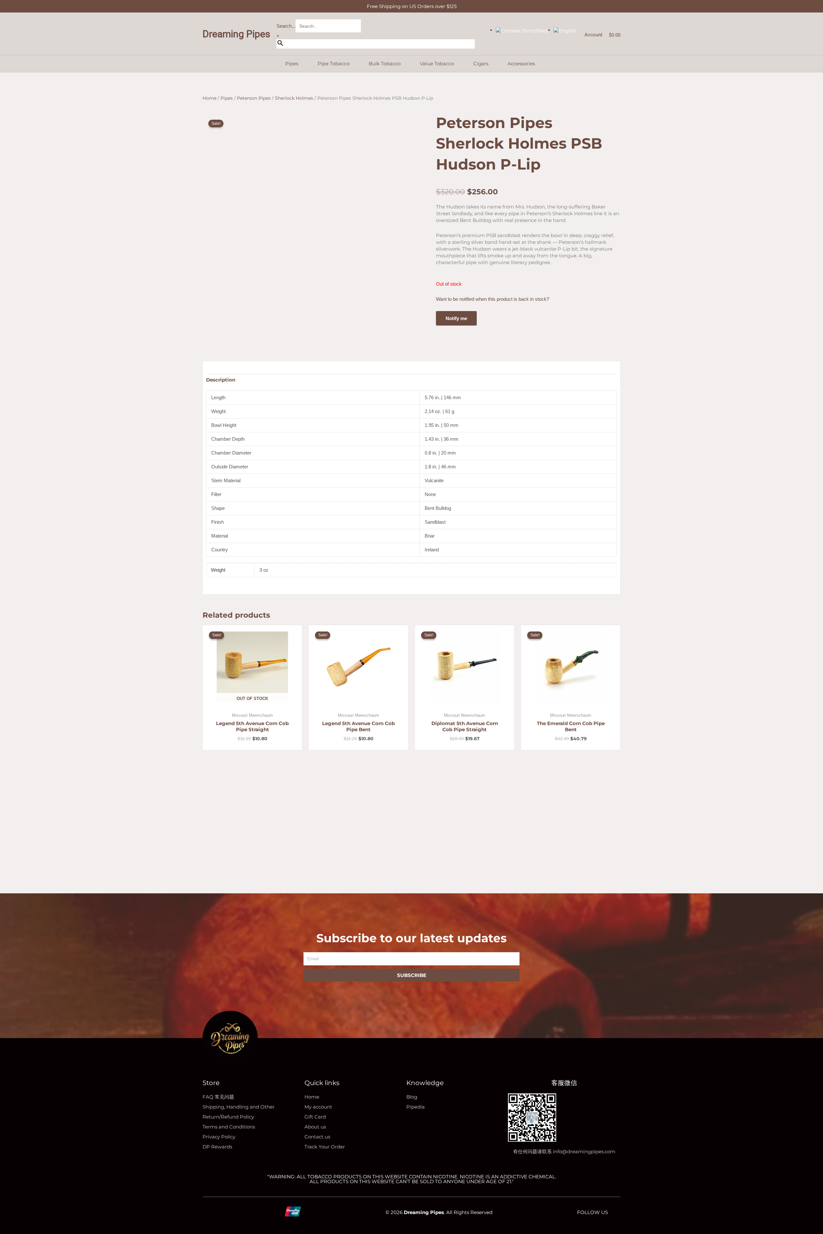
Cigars (480, 63)
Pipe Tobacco (333, 63)
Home (209, 98)
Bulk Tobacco (385, 63)
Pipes (291, 63)
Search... (285, 26)
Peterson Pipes (254, 98)
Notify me (456, 318)
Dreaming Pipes (236, 34)
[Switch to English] (565, 30)
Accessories (521, 63)
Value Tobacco (437, 63)
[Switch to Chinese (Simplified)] (522, 30)
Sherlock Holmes (294, 98)
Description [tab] (220, 380)
